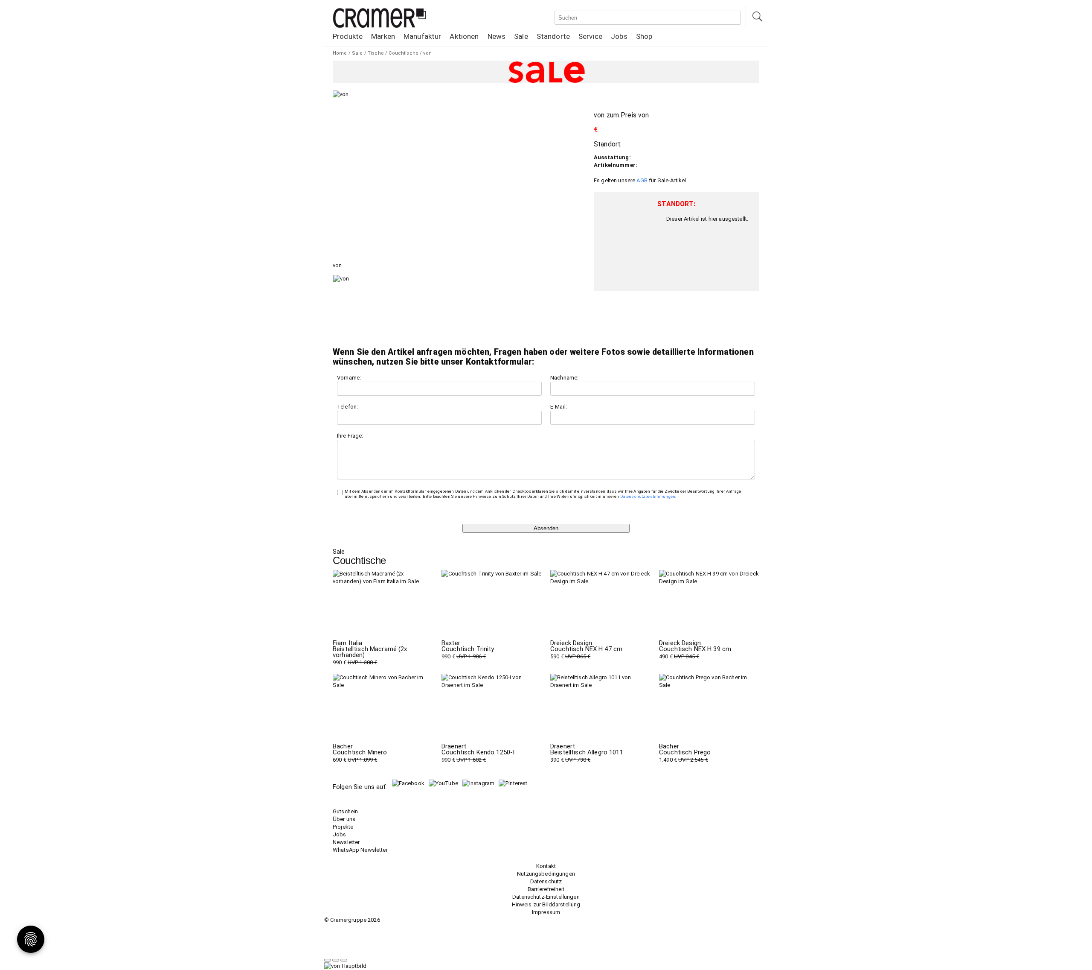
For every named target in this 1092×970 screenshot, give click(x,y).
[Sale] (546, 72)
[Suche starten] (757, 17)
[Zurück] (327, 960)
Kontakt (546, 866)
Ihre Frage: (350, 435)
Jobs (619, 36)
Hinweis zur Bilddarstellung (546, 904)
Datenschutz (546, 881)
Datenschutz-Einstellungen (546, 897)
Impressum (546, 912)
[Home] (379, 26)
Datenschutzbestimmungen (647, 496)
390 (586, 753)
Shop (644, 36)
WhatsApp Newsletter (360, 850)
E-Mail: (558, 406)
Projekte (343, 827)
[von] (371, 300)
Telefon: (347, 406)
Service (590, 36)
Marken (383, 36)
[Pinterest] (513, 783)
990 (370, 653)
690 (360, 753)
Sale (521, 36)
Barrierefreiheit (546, 889)
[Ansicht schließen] (343, 960)
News (497, 36)
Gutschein (345, 811)
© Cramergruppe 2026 (352, 920)
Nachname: (564, 377)
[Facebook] (408, 783)
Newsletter (346, 842)
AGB (641, 180)
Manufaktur (422, 36)
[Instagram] (478, 783)
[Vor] (335, 960)
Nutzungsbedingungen (546, 874)
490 (695, 650)
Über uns (344, 819)
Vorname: (349, 377)
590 (586, 650)
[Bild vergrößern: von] (341, 94)
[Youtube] (443, 783)
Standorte (553, 36)
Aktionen (464, 36)
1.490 (685, 753)
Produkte (348, 36)
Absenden (546, 528)
